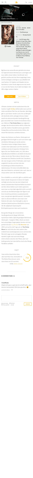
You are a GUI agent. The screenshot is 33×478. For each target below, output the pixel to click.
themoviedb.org (8, 22)
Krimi (28, 28)
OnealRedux (5, 283)
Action (18, 28)
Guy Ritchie (14, 224)
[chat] (26, 2)
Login (30, 2)
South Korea (20, 29)
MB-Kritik (10, 96)
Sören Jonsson (18, 264)
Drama (24, 28)
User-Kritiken (22, 96)
